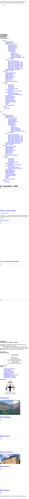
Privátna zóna (7, 108)
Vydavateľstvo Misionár (10, 101)
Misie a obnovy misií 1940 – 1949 (15, 64)
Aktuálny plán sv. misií (13, 88)
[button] (14, 112)
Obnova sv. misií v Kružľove (8, 210)
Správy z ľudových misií (13, 60)
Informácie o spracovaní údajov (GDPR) (8, 497)
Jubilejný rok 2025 (9, 92)
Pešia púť (7, 102)
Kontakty (5, 106)
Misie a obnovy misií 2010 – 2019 (15, 66)
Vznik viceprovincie (12, 45)
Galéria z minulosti (9, 70)
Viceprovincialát (4, 398)
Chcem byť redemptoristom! (11, 81)
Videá (6, 104)
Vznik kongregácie (9, 41)
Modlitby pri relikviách (16, 54)
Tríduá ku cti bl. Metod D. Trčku (18, 57)
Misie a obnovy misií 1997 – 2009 (15, 65)
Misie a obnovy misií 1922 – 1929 (15, 62)
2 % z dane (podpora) (10, 105)
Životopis (13, 52)
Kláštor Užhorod (9, 78)
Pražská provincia (9, 42)
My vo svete (8, 80)
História (4, 40)
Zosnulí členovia (11, 50)
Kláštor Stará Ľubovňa (13, 47)
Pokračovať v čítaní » (4, 220)
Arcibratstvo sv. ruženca (10, 100)
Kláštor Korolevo (9, 77)
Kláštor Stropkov (11, 48)
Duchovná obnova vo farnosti (14, 90)
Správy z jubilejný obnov (13, 93)
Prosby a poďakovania (15, 56)
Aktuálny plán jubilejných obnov (15, 94)
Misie (6, 83)
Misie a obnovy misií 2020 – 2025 (15, 68)
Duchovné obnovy (9, 89)
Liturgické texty (14, 53)
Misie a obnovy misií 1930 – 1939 (15, 63)
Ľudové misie (11, 84)
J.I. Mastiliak (11, 58)
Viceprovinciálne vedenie (10, 72)
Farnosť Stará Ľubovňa (10, 96)
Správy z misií (11, 87)
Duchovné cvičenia (9, 99)
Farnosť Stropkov (9, 95)
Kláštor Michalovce (12, 46)
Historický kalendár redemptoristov (12, 69)
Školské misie (11, 86)
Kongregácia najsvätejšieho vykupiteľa (4, 36)
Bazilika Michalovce (9, 98)
